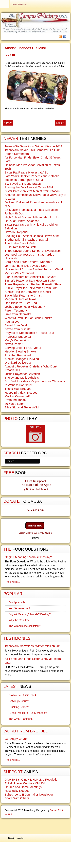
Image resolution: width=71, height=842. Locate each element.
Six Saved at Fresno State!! (23, 183)
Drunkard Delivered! (18, 362)
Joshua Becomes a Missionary (25, 306)
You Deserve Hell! (19, 608)
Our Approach (17, 602)
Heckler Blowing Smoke (20, 351)
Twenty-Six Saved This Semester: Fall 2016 (33, 150)
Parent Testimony (16, 310)
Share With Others (17, 798)
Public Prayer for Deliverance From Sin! (31, 288)
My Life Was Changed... (20, 273)
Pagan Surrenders (17, 154)
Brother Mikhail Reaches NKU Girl (27, 239)
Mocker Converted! (17, 396)
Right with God (14, 213)
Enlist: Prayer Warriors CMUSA (25, 783)
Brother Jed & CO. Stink (22, 695)
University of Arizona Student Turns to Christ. (34, 269)
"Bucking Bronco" (19, 707)
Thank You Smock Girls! (20, 243)
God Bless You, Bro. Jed (21, 303)
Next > (60, 122)
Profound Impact (15, 400)
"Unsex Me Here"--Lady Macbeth (28, 712)
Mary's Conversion (17, 340)
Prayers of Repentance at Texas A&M (29, 333)
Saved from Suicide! (18, 329)
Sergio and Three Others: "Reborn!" (28, 262)
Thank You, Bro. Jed (18, 388)
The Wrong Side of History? (25, 626)
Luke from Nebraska (18, 314)
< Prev (8, 122)
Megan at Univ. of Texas (20, 299)
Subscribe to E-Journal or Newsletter (29, 794)
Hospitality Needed (17, 790)
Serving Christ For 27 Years (23, 347)
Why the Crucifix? (19, 620)
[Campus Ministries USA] (35, 825)
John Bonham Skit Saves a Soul (26, 265)
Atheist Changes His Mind (25, 48)
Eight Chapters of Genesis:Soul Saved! (30, 277)
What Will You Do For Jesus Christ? (28, 318)
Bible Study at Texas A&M (22, 407)
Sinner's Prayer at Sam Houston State (30, 280)
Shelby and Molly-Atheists (22, 377)
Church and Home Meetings (23, 787)
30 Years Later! (15, 403)
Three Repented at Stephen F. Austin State (33, 284)
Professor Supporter (18, 336)
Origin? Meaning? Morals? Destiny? (28, 557)
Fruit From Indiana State (21, 247)
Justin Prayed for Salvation (22, 374)
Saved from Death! (17, 325)
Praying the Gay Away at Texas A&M (29, 187)
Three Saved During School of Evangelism (33, 250)
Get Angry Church (19, 701)
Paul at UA (12, 321)
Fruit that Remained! (18, 355)
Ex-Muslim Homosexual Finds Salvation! (31, 209)
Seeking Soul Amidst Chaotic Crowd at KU (32, 236)
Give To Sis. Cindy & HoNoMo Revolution (32, 779)
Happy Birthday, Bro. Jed (21, 392)
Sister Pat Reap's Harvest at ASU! (27, 172)
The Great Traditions (21, 718)
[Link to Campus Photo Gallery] (35, 434)
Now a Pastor (13, 344)
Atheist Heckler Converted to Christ (28, 292)
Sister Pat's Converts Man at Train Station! (32, 191)
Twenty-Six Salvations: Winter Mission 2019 (33, 146)
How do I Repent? (16, 232)
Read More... (12, 581)
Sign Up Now (35, 525)
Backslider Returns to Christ (23, 295)
